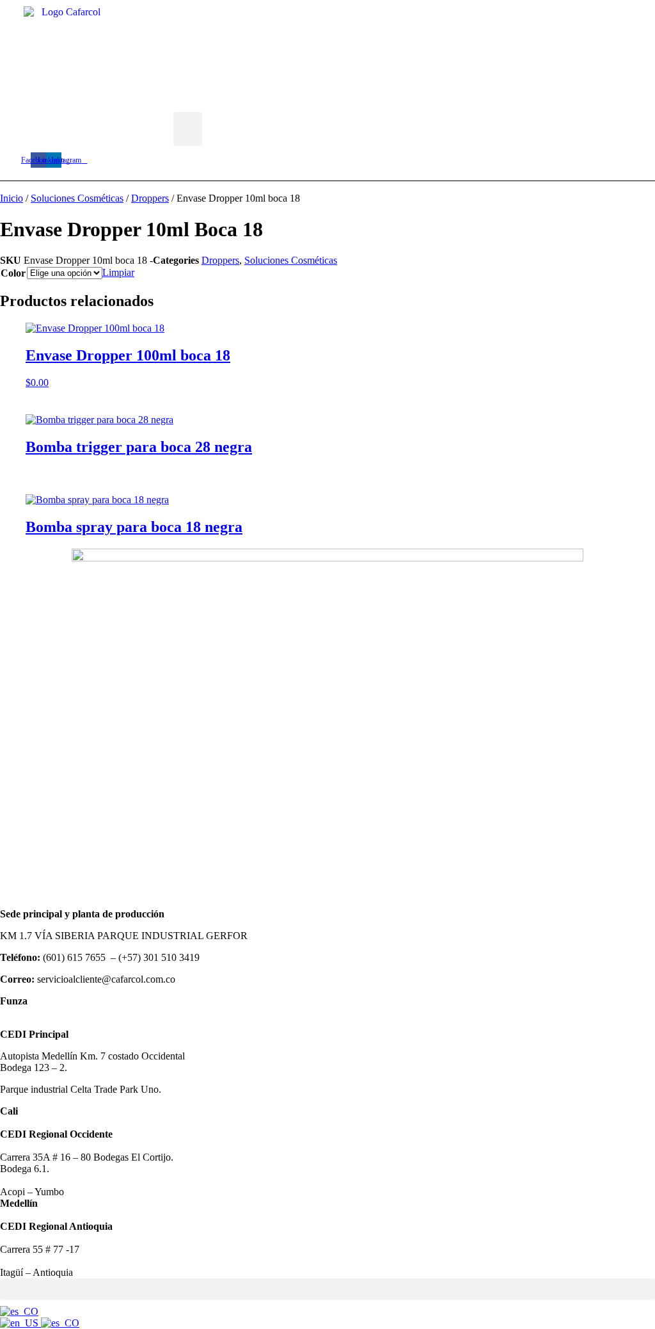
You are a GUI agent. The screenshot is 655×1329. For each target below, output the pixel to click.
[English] (20, 1322)
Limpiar (118, 272)
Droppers (150, 198)
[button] (187, 129)
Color (13, 273)
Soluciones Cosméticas (77, 198)
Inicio (11, 198)
